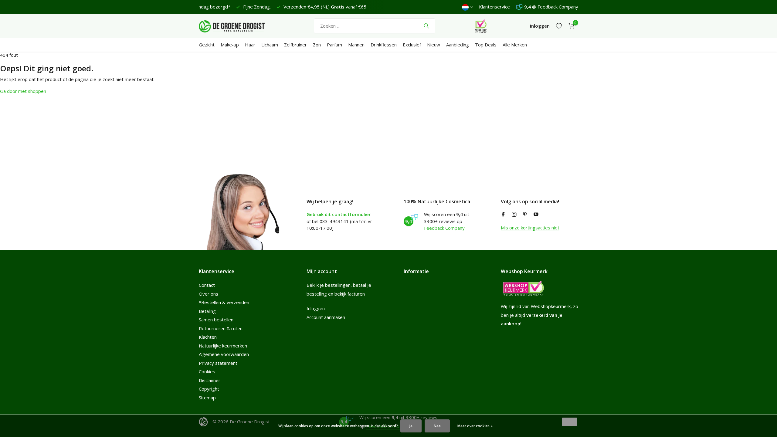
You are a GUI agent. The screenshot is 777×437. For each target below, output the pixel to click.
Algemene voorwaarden (224, 354)
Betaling (207, 311)
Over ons (208, 294)
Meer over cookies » (475, 426)
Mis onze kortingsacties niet (530, 228)
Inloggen (316, 308)
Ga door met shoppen (23, 91)
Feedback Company (558, 7)
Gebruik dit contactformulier (339, 214)
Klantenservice (494, 7)
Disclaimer (209, 380)
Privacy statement (218, 363)
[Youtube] (536, 214)
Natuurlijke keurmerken (223, 346)
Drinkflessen (384, 45)
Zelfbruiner (295, 45)
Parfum (334, 45)
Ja (410, 426)
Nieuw (433, 45)
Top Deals (486, 45)
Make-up (230, 45)
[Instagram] (514, 214)
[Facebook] (503, 214)
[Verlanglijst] (559, 25)
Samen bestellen (216, 320)
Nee (437, 426)
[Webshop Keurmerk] (481, 26)
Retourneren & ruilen (221, 328)
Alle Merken (515, 45)
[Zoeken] (426, 26)
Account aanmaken (326, 317)
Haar (250, 45)
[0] (570, 26)
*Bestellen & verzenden (224, 302)
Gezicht (207, 45)
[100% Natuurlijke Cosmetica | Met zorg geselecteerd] (237, 26)
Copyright (209, 389)
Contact (207, 285)
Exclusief (412, 45)
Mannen (356, 45)
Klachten (208, 337)
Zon (317, 45)
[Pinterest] (525, 214)
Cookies (207, 371)
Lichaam (269, 45)
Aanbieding (457, 45)
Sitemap (207, 398)
